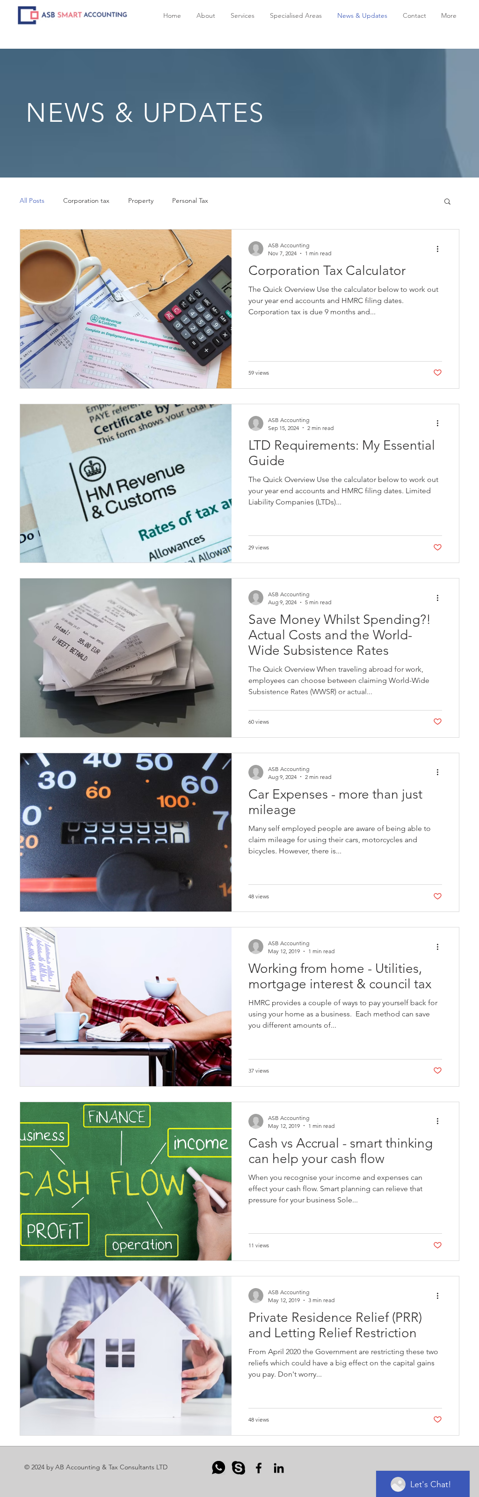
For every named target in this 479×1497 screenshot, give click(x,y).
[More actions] (440, 248)
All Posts (32, 200)
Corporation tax (86, 200)
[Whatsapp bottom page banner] (218, 1468)
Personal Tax (190, 200)
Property (140, 200)
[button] (447, 202)
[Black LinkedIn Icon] (279, 1468)
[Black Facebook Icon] (259, 1468)
